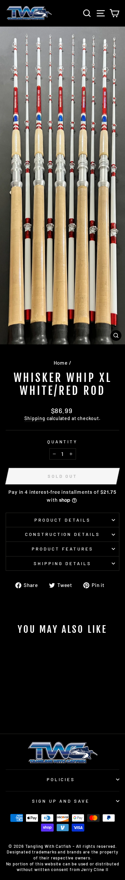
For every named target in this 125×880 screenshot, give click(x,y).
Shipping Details (62, 563)
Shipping (34, 418)
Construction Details (62, 534)
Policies (61, 779)
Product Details (62, 520)
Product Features (62, 548)
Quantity (62, 441)
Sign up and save (61, 801)
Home (61, 363)
